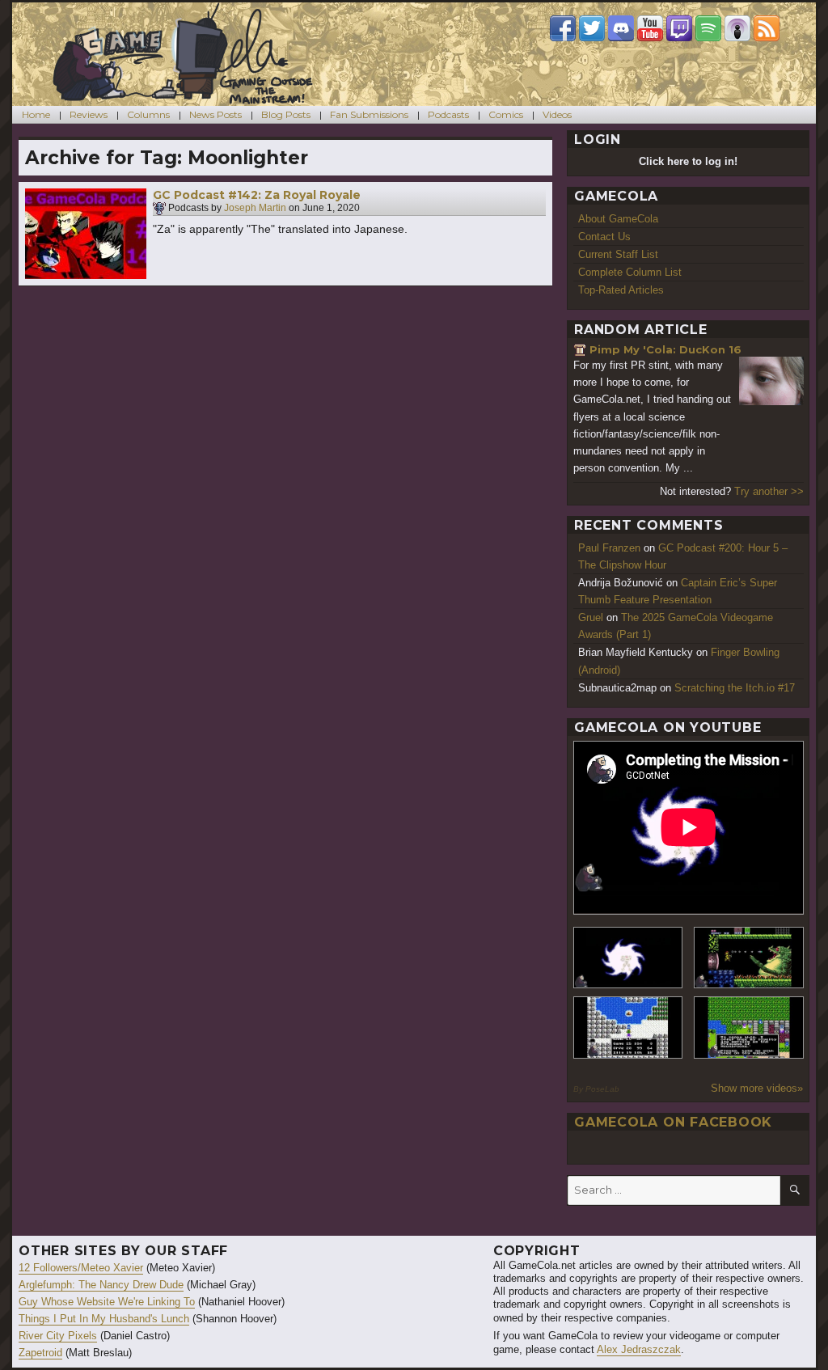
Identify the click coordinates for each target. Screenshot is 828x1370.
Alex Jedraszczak (639, 1349)
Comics (505, 114)
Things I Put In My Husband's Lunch (104, 1319)
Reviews (89, 114)
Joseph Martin (255, 208)
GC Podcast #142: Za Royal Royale (257, 195)
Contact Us (604, 236)
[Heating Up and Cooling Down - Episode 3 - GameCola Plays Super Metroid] (749, 958)
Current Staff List (618, 254)
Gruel (590, 617)
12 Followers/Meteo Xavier (81, 1268)
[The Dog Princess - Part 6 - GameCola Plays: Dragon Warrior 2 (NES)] (749, 1027)
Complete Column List (630, 272)
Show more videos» (757, 1088)
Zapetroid (40, 1353)
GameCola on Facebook (673, 1122)
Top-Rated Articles (621, 290)
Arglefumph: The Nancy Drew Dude (101, 1285)
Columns (148, 114)
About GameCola (618, 219)
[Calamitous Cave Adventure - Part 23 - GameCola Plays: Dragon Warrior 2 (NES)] (628, 1027)
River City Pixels (58, 1336)
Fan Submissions (369, 114)
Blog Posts (285, 114)
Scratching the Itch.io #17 (734, 688)
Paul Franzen (609, 548)
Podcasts (448, 114)
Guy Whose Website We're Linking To (107, 1302)
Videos (557, 114)
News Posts (215, 114)
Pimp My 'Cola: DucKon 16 (665, 349)
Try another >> (769, 491)
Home (36, 114)
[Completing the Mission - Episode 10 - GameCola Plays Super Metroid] (628, 958)
